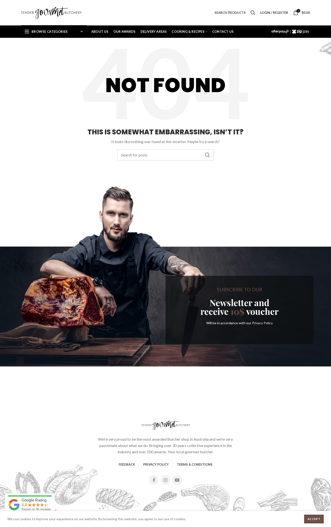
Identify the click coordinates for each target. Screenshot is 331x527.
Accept (313, 519)
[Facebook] (154, 480)
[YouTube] (177, 480)
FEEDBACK (127, 464)
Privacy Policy (262, 323)
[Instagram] (165, 480)
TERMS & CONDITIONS (195, 464)
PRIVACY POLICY (156, 464)
